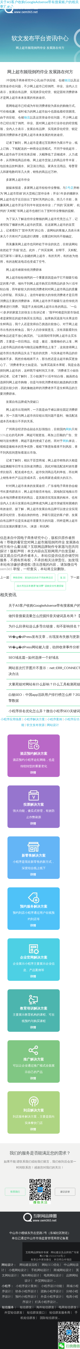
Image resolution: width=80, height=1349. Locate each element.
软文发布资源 (36, 725)
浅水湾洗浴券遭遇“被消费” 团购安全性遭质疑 (40, 586)
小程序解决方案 (34, 719)
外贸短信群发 (13, 1312)
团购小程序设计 (51, 1291)
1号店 (69, 187)
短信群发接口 (36, 1312)
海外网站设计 (30, 1275)
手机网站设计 (40, 1270)
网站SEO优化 (50, 1264)
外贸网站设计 (44, 1280)
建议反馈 (65, 1192)
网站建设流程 (28, 1264)
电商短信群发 (68, 1307)
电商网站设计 (53, 1275)
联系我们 (15, 1192)
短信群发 (26, 1307)
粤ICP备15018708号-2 (52, 1256)
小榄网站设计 (18, 1270)
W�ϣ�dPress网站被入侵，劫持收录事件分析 (44, 647)
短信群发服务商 (59, 1312)
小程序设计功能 (51, 1286)
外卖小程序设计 (51, 1296)
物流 (67, 80)
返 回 (62, 578)
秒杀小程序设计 (25, 1291)
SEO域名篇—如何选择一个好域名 (34, 657)
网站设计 (53, 725)
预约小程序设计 (25, 1296)
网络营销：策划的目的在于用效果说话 (33, 578)
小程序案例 (54, 719)
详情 (33, 772)
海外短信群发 (45, 1307)
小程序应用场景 (11, 719)
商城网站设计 (62, 1270)
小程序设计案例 (26, 1286)
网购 (69, 429)
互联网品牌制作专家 (37, 1252)
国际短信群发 (49, 1318)
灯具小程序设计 (45, 1302)
